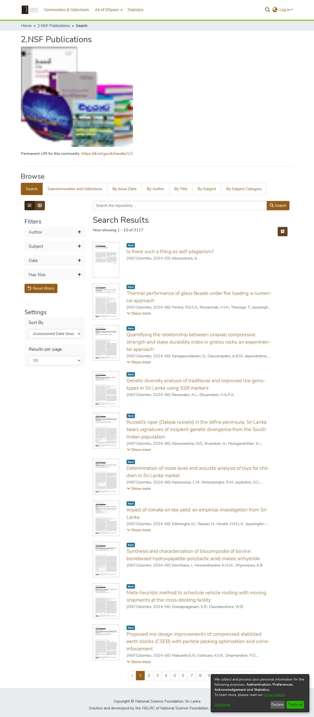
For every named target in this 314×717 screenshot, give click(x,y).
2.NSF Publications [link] (54, 25)
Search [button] (280, 205)
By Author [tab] (155, 189)
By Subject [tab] (206, 189)
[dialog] (260, 693)
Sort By (36, 322)
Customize (222, 704)
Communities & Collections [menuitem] (66, 9)
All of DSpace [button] (107, 9)
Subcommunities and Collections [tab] (75, 189)
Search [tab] (32, 189)
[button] (30, 10)
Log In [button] (285, 9)
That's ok (295, 704)
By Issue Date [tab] (124, 189)
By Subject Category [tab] (244, 189)
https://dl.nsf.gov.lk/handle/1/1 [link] (107, 153)
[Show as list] (30, 205)
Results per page (45, 349)
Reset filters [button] (43, 288)
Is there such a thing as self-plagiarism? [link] (170, 251)
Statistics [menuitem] (136, 9)
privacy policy (274, 694)
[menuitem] (108, 10)
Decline (277, 704)
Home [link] (26, 25)
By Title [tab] (180, 189)
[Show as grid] (40, 205)
